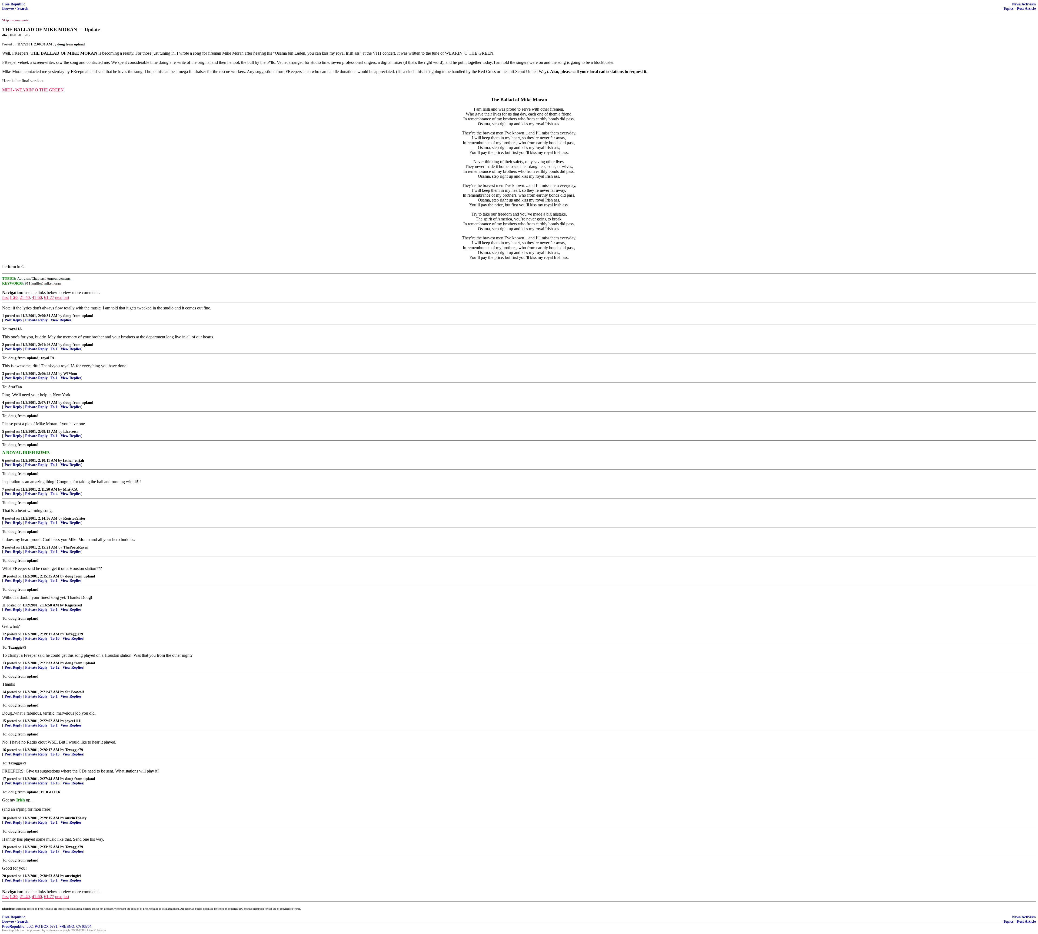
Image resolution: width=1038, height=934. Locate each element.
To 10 (55, 638)
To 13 (55, 754)
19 (4, 847)
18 (4, 818)
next (58, 297)
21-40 (25, 297)
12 (4, 634)
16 (4, 750)
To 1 (54, 349)
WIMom (70, 374)
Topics (1008, 8)
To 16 (55, 783)
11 (4, 605)
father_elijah (73, 460)
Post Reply (13, 320)
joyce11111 (73, 721)
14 (4, 692)
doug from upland (78, 316)
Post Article (1026, 8)
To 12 (55, 667)
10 (4, 576)
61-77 (49, 297)
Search (22, 8)
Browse (8, 8)
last (66, 297)
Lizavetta (70, 432)
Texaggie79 (74, 634)
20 (4, 876)
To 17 (55, 851)
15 (4, 721)
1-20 (14, 297)
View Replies (61, 320)
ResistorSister (74, 518)
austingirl (73, 876)
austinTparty (75, 818)
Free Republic (13, 4)
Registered (73, 605)
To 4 (54, 494)
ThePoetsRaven (75, 547)
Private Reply (36, 320)
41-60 (37, 297)
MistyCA (70, 489)
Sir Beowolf (74, 692)
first (5, 297)
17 (4, 779)
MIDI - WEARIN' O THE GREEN (33, 90)
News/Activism (1024, 4)
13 (4, 663)
